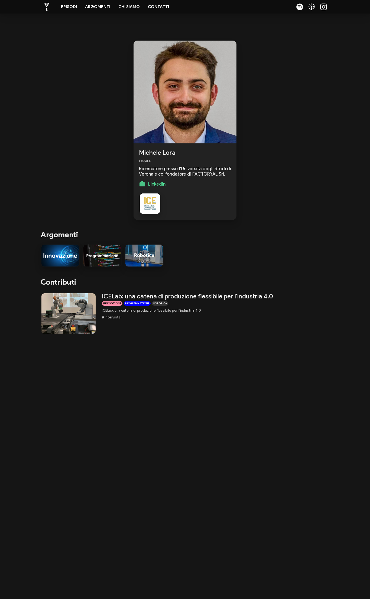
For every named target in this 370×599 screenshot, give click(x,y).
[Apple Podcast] (311, 7)
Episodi (69, 6)
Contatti (158, 6)
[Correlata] (150, 204)
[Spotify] (300, 7)
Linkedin (156, 184)
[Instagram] (323, 7)
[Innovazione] (60, 255)
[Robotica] (144, 255)
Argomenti (97, 6)
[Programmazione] (102, 255)
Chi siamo (129, 6)
